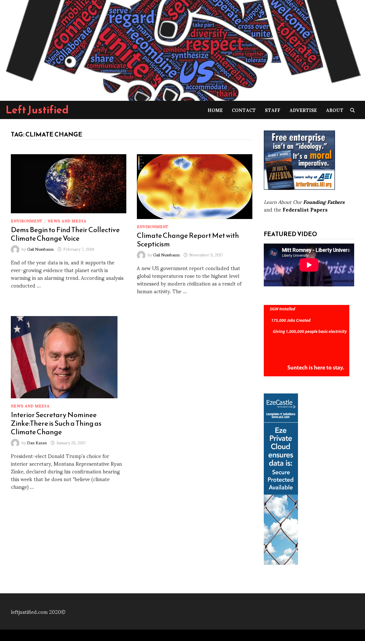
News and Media (67, 220)
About (334, 109)
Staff (272, 109)
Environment (26, 220)
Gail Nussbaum (40, 249)
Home (215, 109)
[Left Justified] (182, 49)
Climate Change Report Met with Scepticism (188, 239)
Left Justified (37, 109)
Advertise (303, 109)
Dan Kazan (37, 442)
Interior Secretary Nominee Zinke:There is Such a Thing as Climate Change (56, 423)
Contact (244, 109)
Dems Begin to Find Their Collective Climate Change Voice (65, 234)
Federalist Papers (305, 209)
